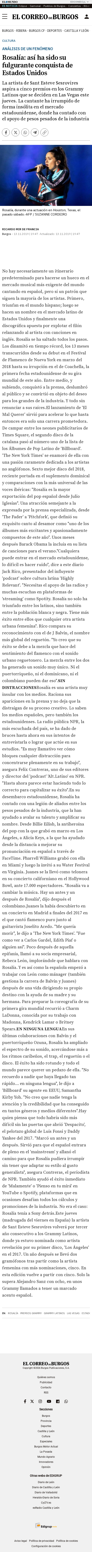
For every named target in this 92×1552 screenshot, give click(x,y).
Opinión (46, 1467)
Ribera (21, 31)
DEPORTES (54, 31)
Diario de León (46, 1482)
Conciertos (74, 5)
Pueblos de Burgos (54, 5)
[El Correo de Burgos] (45, 16)
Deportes (46, 1426)
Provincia (46, 1421)
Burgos (8, 31)
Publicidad (46, 1382)
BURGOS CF (37, 31)
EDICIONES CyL (78, 2)
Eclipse (23, 5)
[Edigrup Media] (46, 1525)
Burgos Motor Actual (46, 1446)
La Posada (46, 1451)
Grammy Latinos (54, 1313)
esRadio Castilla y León (46, 1507)
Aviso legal (20, 1540)
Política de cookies (67, 1540)
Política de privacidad (41, 1540)
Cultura (8, 41)
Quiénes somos (46, 1377)
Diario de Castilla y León (46, 1487)
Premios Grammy (31, 1313)
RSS (46, 1392)
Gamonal (35, 5)
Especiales (46, 1441)
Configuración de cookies (46, 1546)
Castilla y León (76, 31)
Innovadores (46, 1461)
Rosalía (13, 1313)
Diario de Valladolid (46, 1492)
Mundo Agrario (46, 1456)
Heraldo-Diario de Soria (46, 1497)
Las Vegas (73, 1313)
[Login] (86, 16)
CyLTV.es (46, 1502)
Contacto (46, 1387)
